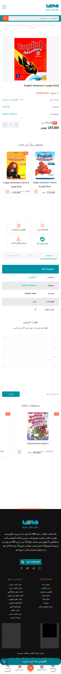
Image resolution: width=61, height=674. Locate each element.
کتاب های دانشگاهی (15, 592)
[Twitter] (27, 568)
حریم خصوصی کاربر (46, 607)
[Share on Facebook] (8, 34)
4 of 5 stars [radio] (50, 394)
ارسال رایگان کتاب (18, 243)
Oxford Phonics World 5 (38, 443)
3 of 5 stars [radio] (52, 394)
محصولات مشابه (12, 256)
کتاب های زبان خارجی (15, 596)
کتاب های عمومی (15, 599)
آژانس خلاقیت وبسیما (25, 653)
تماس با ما (46, 585)
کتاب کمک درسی (15, 588)
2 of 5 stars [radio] (55, 394)
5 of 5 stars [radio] (47, 394)
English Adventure (29, 285)
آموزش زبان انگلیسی (25, 25)
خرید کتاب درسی (15, 585)
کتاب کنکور (15, 610)
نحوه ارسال (46, 596)
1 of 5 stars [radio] (57, 394)
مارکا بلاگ (45, 599)
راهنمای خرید (42, 229)
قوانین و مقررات (18, 229)
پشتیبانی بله (42, 243)
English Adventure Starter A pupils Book (45, 184)
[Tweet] (19, 34)
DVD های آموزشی (15, 603)
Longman (32, 277)
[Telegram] (33, 568)
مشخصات (48, 256)
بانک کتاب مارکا (50, 25)
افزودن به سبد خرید (35, 661)
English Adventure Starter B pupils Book (16, 185)
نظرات (30, 256)
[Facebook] (21, 568)
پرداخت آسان (15, 618)
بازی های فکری (15, 607)
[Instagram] (39, 568)
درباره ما (46, 603)
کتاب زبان (38, 25)
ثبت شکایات (46, 588)
